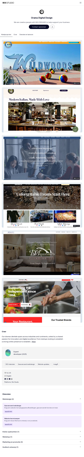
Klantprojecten (6, 34)
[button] (42, 62)
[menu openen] (80, 2)
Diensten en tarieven (26, 34)
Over (15, 34)
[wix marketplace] (8, 3)
